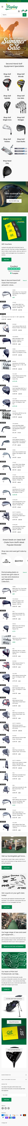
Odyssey (14, 324)
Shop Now (6, 259)
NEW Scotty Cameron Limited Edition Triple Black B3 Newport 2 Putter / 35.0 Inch (19, 764)
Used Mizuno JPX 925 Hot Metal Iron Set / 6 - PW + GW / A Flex (19, 365)
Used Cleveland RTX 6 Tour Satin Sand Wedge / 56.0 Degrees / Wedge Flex (18, 503)
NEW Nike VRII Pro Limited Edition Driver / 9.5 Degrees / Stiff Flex (19, 652)
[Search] (24, 15)
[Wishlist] (22, 11)
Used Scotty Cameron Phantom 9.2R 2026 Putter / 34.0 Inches (18, 515)
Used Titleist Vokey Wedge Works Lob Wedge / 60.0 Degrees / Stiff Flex (18, 466)
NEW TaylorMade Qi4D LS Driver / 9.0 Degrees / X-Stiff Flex (19, 689)
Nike (13, 648)
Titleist (14, 302)
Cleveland (14, 499)
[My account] (19, 11)
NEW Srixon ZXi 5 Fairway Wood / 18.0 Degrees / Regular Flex (18, 627)
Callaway (14, 373)
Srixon (14, 623)
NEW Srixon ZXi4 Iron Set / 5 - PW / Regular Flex (19, 639)
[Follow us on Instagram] (8, 1108)
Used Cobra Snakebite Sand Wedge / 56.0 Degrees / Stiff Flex (19, 453)
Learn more (7, 867)
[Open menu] (2, 6)
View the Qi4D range (14, 201)
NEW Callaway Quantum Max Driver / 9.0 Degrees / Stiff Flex (19, 677)
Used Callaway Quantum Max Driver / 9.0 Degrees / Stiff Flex (19, 402)
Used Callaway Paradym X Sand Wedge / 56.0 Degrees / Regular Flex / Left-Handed (19, 441)
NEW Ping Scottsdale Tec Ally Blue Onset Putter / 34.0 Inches (19, 789)
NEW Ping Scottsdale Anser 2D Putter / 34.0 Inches (19, 775)
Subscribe (6, 1099)
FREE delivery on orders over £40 (14, 1)
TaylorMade (15, 336)
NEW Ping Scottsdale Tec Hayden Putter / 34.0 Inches (19, 750)
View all (24, 280)
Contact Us (6, 989)
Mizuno (14, 361)
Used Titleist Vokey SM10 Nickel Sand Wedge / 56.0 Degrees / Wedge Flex (18, 478)
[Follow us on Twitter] (6, 1108)
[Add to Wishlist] (3, 297)
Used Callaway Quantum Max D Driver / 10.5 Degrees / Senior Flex (19, 377)
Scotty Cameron (16, 512)
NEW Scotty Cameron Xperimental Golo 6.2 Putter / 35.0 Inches (19, 727)
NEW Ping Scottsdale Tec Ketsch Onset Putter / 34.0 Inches (18, 615)
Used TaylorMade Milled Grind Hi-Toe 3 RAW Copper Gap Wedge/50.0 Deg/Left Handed (19, 428)
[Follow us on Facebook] (3, 1108)
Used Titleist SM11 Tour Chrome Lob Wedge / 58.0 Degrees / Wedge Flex (18, 306)
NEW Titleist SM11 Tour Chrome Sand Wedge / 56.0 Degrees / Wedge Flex (18, 814)
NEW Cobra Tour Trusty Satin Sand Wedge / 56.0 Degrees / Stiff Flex (19, 293)
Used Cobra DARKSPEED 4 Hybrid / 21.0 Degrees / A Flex (19, 351)
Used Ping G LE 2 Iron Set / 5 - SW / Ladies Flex (13, 316)
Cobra (13, 290)
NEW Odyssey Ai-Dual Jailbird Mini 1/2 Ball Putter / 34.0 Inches (19, 702)
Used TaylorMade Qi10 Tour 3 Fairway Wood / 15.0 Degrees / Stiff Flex (19, 390)
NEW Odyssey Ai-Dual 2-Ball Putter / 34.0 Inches (19, 738)
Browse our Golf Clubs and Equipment (13, 946)
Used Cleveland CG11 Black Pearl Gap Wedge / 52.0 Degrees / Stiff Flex (18, 528)
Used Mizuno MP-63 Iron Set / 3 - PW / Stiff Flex (19, 413)
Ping (3, 314)
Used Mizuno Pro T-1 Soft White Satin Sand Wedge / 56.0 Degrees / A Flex (18, 491)
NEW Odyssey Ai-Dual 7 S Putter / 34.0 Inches (18, 663)
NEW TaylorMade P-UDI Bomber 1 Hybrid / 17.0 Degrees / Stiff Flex (18, 340)
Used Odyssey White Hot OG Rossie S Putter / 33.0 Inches (19, 327)
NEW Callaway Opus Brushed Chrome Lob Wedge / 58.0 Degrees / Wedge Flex (19, 801)
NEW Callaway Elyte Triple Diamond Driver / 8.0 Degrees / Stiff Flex (19, 826)
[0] (25, 11)
